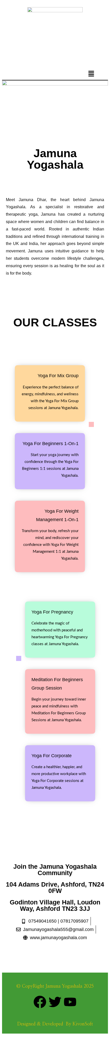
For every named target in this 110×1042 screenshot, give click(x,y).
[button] (91, 74)
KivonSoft (82, 1024)
